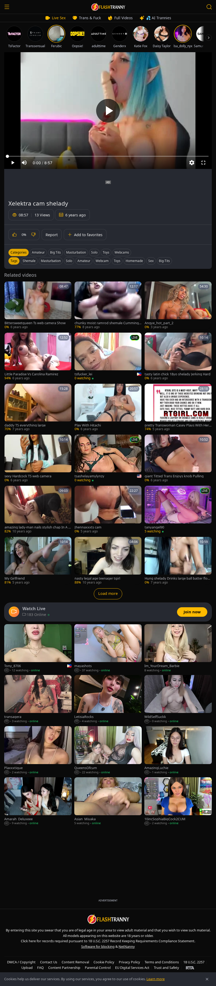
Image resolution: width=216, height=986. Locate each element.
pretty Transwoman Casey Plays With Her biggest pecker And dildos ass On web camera (178, 425)
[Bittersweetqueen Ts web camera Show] (37, 305)
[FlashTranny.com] (108, 7)
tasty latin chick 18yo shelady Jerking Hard (177, 374)
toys (117, 261)
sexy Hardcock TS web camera (27, 476)
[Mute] (24, 162)
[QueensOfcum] (108, 750)
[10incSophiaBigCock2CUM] (178, 801)
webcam (102, 261)
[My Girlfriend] (37, 561)
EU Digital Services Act (132, 967)
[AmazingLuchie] (178, 750)
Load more (108, 593)
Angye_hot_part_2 (159, 323)
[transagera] (38, 699)
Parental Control (98, 967)
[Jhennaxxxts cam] (108, 510)
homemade (134, 261)
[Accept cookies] (207, 979)
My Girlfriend (14, 578)
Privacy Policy (129, 962)
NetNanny (127, 946)
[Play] (108, 111)
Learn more (155, 979)
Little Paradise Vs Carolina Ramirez (31, 374)
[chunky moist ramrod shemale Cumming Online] (108, 305)
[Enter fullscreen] (203, 162)
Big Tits (55, 252)
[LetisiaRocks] (108, 699)
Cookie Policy (104, 962)
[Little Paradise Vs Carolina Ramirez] (37, 357)
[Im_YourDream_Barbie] (178, 648)
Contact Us (48, 962)
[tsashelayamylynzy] (108, 459)
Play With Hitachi (88, 425)
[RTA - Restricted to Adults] (190, 967)
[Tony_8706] (38, 648)
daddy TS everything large (25, 425)
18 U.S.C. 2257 (193, 962)
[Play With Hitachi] (108, 408)
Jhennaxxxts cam (88, 527)
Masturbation (76, 252)
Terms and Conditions (162, 962)
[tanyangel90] (178, 510)
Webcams (122, 252)
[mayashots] (108, 648)
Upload (27, 967)
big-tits (164, 261)
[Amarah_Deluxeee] (38, 801)
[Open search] (209, 7)
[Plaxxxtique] (38, 750)
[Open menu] (7, 7)
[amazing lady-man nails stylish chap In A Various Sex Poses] (37, 510)
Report (52, 234)
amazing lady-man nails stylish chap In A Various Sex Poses (37, 527)
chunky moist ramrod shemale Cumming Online (107, 323)
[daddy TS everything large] (37, 408)
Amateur (38, 252)
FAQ (40, 967)
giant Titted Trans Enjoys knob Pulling (174, 476)
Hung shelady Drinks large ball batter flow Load (177, 578)
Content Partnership (64, 967)
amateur (83, 261)
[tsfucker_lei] (108, 357)
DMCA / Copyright (21, 962)
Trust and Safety (166, 967)
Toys (106, 252)
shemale (29, 261)
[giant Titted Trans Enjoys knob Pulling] (178, 459)
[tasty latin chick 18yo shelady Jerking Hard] (178, 357)
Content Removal (75, 962)
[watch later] (10, 287)
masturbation (51, 261)
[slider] (108, 156)
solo (69, 261)
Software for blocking (98, 946)
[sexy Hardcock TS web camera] (37, 459)
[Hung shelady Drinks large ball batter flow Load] (178, 561)
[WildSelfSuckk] (178, 699)
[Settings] (191, 162)
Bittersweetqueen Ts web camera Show (35, 323)
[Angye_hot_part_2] (178, 305)
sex (151, 261)
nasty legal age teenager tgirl (97, 578)
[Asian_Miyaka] (108, 801)
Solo (94, 252)
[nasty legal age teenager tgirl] (108, 561)
